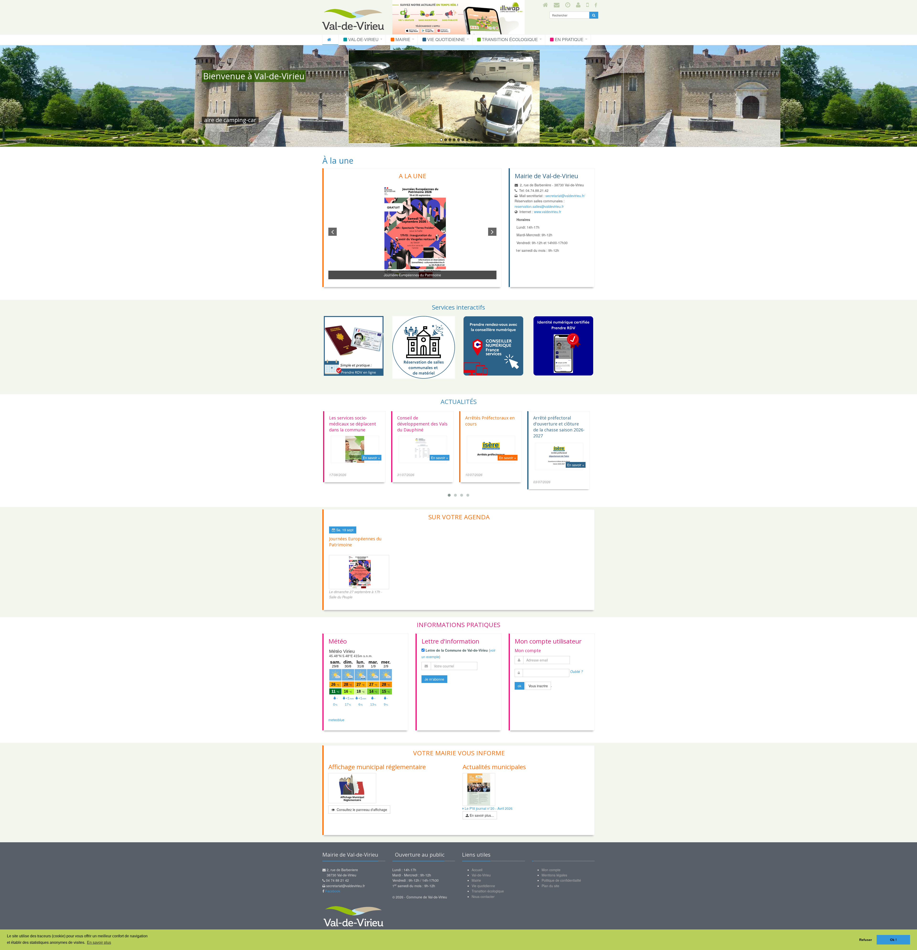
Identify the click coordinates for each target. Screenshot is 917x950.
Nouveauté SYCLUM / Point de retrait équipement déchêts (555, 424)
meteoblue (336, 719)
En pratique (568, 39)
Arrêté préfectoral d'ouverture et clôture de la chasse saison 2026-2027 (491, 427)
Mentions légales (554, 875)
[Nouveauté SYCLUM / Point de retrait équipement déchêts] (559, 449)
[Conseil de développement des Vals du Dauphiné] (355, 449)
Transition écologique (509, 39)
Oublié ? (576, 671)
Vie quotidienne (445, 39)
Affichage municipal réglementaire (377, 766)
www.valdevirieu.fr (548, 211)
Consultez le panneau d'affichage (361, 809)
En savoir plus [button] (99, 942)
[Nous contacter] (557, 4)
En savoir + (371, 457)
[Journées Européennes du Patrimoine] (359, 572)
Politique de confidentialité (561, 880)
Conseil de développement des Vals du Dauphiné (354, 424)
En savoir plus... (481, 815)
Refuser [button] (865, 940)
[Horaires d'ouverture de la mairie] (567, 4)
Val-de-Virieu (363, 39)
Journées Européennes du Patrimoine (412, 275)
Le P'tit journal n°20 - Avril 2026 (488, 808)
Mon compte (551, 869)
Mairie (402, 39)
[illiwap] (587, 4)
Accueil (477, 869)
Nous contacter (483, 896)
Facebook (332, 891)
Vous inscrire (538, 685)
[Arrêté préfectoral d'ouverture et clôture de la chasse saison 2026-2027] (491, 456)
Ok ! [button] (893, 940)
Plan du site (550, 885)
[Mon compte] (578, 4)
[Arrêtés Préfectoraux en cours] (423, 449)
